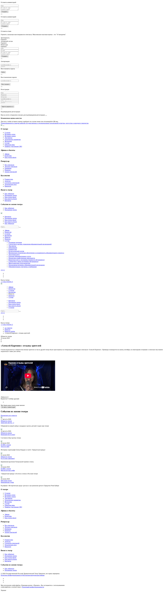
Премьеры (8, 168)
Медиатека (8, 141)
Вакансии (8, 186)
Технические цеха (11, 184)
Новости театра (10, 331)
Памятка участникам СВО (13, 146)
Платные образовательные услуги (20, 256)
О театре (7, 132)
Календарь (8, 155)
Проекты (8, 170)
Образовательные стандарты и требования (23, 267)
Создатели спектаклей (12, 183)
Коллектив (8, 235)
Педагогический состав (16, 251)
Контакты (8, 200)
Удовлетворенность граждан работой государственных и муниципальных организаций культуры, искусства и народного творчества (45, 123)
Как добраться (9, 193)
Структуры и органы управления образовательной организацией (30, 244)
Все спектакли (9, 165)
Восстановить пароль (8, 69)
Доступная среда (14, 254)
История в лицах (10, 136)
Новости (7, 237)
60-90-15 (7, 282)
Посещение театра (11, 195)
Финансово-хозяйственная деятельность (22, 258)
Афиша (7, 154)
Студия (7, 143)
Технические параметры (13, 139)
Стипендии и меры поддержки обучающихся (23, 261)
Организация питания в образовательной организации (27, 265)
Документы (8, 138)
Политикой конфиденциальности (33, 587)
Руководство (9, 179)
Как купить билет (10, 157)
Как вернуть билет (11, 199)
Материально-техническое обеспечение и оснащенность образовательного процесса (36, 253)
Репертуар (8, 232)
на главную (8, 328)
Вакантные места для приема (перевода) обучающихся (26, 260)
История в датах (10, 134)
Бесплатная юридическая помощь (33, 575)
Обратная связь (10, 145)
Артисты (8, 181)
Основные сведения (15, 242)
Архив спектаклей (11, 172)
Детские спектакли (11, 166)
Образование (13, 247)
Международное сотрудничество (19, 263)
